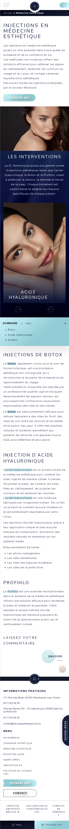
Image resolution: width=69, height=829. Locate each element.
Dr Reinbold (11, 737)
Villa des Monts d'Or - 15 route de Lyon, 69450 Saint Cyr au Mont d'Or (33, 710)
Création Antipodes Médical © (13, 809)
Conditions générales (58, 810)
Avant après (11, 760)
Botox (11, 329)
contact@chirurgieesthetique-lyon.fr (22, 723)
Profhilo (13, 340)
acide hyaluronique (18, 469)
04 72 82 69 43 (11, 717)
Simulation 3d (12, 765)
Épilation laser (13, 754)
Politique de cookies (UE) (17, 772)
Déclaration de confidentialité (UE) (37, 809)
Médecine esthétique (17, 748)
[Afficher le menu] (6, 5)
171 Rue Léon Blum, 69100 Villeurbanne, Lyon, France (31, 697)
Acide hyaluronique (20, 335)
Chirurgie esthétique (17, 743)
